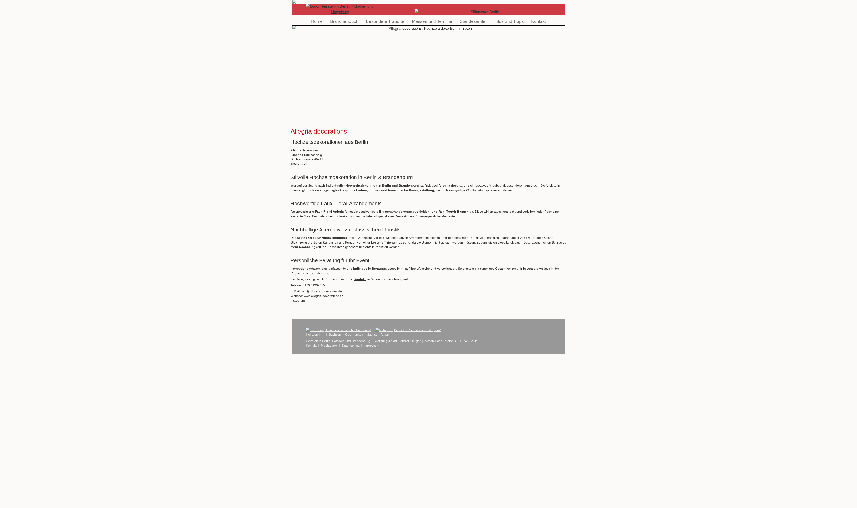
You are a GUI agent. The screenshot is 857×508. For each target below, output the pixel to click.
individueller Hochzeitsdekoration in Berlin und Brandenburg (372, 185)
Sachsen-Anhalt (378, 334)
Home (317, 21)
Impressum (371, 345)
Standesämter (473, 21)
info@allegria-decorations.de (321, 291)
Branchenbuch (344, 21)
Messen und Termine (432, 21)
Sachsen (335, 334)
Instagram (298, 300)
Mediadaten (329, 345)
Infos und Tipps (509, 21)
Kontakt (538, 21)
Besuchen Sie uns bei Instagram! (417, 330)
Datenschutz (351, 345)
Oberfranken (354, 334)
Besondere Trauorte (385, 21)
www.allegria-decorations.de (323, 296)
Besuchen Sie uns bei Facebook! (348, 330)
